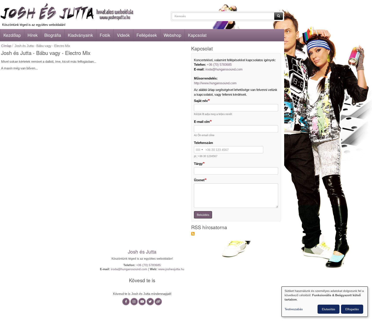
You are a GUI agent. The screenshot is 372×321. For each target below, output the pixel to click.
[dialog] (325, 302)
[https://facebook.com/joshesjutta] (126, 301)
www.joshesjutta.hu (171, 269)
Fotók (105, 35)
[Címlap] (66, 11)
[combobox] (199, 149)
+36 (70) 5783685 (219, 64)
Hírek (33, 35)
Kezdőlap (12, 35)
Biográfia (52, 35)
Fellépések (146, 35)
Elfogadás (352, 309)
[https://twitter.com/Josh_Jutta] (150, 301)
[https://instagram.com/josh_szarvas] (134, 301)
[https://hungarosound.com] (158, 301)
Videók (123, 35)
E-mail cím (202, 121)
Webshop (172, 35)
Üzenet (199, 180)
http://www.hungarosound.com (215, 83)
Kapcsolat (197, 35)
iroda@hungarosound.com (224, 69)
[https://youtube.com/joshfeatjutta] (142, 301)
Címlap (6, 46)
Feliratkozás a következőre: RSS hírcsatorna (193, 233)
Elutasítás (328, 309)
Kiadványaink (80, 35)
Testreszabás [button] (294, 309)
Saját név (201, 101)
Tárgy (198, 163)
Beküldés (203, 215)
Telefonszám (203, 143)
